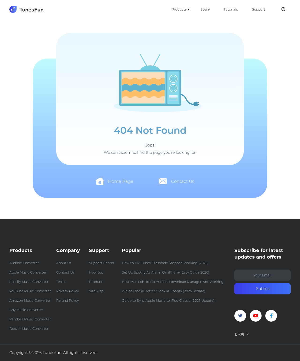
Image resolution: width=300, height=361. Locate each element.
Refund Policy (67, 300)
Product (95, 282)
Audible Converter (24, 263)
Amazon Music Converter (30, 300)
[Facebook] (271, 316)
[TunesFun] (26, 9)
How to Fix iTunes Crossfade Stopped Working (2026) (165, 263)
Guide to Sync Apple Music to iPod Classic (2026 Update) (168, 300)
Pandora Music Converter (30, 319)
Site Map (96, 291)
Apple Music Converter (27, 272)
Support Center (101, 263)
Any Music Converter (26, 310)
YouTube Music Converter (30, 291)
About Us (63, 263)
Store (205, 9)
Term (60, 282)
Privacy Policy (67, 291)
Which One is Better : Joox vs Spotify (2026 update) (163, 291)
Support (258, 9)
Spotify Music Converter (29, 282)
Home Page (120, 181)
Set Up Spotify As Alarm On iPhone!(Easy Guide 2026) (165, 272)
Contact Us (182, 181)
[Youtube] (256, 316)
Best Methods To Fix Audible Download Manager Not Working (173, 282)
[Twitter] (240, 316)
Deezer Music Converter (29, 329)
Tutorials (231, 9)
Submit (263, 288)
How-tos (96, 272)
